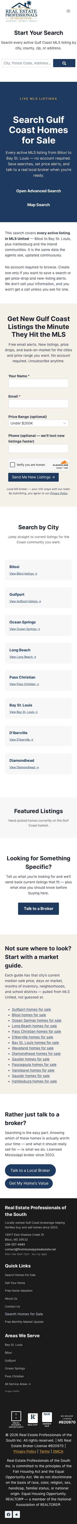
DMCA (58, 1451)
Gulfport (10, 1360)
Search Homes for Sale (20, 1275)
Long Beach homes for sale (34, 1026)
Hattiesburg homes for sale (34, 1081)
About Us (11, 1298)
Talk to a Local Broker (30, 1170)
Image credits (12, 1391)
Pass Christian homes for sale (36, 1031)
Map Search (38, 204)
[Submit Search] (64, 63)
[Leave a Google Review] (16, 1514)
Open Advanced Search (38, 190)
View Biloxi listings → (23, 573)
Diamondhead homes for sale (36, 1054)
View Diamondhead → (24, 767)
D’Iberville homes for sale (32, 1037)
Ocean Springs (15, 1368)
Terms (44, 1451)
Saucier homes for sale (31, 1076)
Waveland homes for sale (33, 1048)
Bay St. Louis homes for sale (35, 1043)
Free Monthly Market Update (24, 1321)
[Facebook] (8, 1514)
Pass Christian (14, 1376)
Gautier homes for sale (30, 1059)
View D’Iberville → (21, 739)
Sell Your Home (15, 1283)
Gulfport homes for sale (31, 1009)
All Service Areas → (18, 1384)
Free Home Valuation (18, 1290)
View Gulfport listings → (25, 601)
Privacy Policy (59, 493)
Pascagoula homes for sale (34, 1065)
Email (14, 396)
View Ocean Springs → (24, 629)
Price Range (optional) (27, 417)
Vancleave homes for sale (33, 1070)
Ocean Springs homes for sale (36, 1020)
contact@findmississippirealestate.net (30, 1249)
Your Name (19, 376)
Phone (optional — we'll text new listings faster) (36, 438)
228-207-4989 (15, 1244)
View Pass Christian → (24, 684)
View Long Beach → (22, 656)
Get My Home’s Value (28, 1183)
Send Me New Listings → (33, 477)
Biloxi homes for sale (29, 1015)
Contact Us (12, 1306)
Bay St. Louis (13, 1344)
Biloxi (8, 1352)
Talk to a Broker (38, 908)
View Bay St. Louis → (23, 712)
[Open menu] (68, 11)
